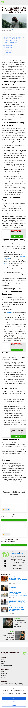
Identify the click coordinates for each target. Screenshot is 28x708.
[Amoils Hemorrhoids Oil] (6, 234)
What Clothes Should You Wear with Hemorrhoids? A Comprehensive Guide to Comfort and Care (18, 579)
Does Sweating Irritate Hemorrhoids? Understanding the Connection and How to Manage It (18, 594)
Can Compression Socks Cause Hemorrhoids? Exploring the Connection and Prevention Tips (17, 601)
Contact (3, 677)
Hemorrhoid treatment (6, 665)
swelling (6, 263)
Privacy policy (4, 673)
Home (2, 659)
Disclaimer (3, 671)
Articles (3, 661)
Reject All (14, 705)
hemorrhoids (19, 474)
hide (9, 35)
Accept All (14, 698)
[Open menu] (25, 2)
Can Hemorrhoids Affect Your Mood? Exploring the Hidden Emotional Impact (16, 609)
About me (3, 675)
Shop (2, 663)
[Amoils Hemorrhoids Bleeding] (6, 432)
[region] (14, 697)
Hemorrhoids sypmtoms (11, 29)
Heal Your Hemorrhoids (17, 553)
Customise (14, 701)
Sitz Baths (9, 312)
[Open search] (15, 2)
